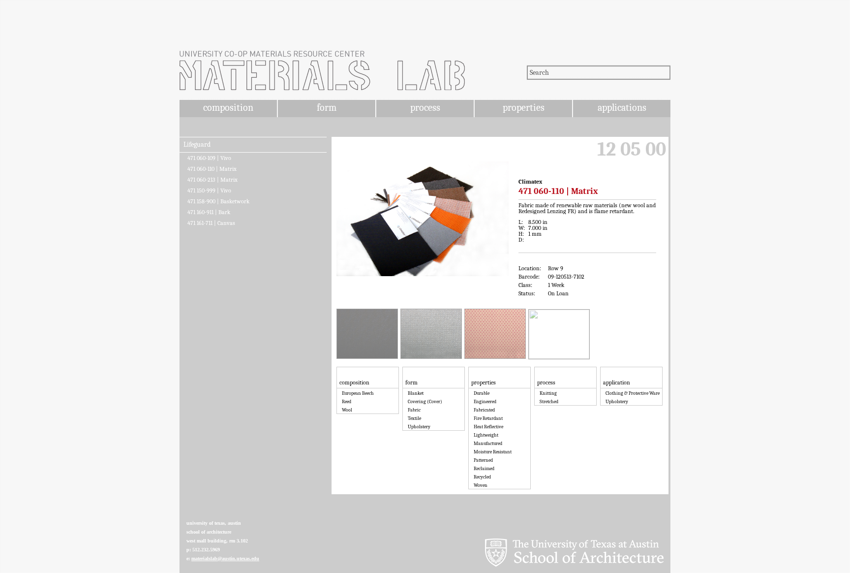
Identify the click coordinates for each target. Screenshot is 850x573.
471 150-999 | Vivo (209, 190)
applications (622, 107)
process (425, 107)
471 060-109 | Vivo (209, 158)
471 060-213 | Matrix (212, 179)
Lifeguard (197, 144)
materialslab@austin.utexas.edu (225, 558)
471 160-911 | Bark (208, 212)
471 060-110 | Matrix (212, 168)
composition (228, 107)
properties (524, 107)
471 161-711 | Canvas (211, 223)
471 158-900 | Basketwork (218, 201)
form (326, 107)
